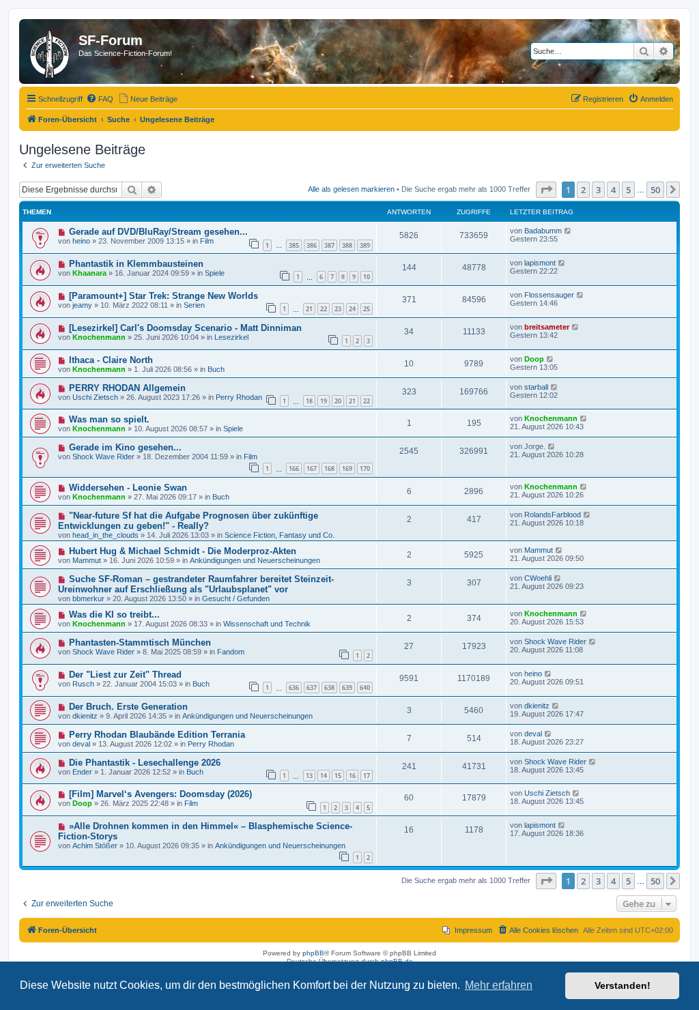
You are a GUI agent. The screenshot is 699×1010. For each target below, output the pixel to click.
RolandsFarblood (552, 514)
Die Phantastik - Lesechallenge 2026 (144, 763)
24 (352, 308)
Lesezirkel (231, 337)
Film (207, 241)
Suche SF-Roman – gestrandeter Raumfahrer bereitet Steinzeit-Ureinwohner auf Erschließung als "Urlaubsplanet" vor (196, 584)
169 (347, 468)
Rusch (83, 684)
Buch (216, 369)
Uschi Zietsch (95, 397)
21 (309, 308)
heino (81, 241)
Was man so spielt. (109, 419)
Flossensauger (549, 295)
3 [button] (598, 190)
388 (347, 245)
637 (311, 687)
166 (294, 468)
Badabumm (543, 231)
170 (365, 468)
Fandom (230, 652)
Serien (194, 305)
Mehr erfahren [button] (498, 985)
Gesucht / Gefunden (236, 598)
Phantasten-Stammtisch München (140, 642)
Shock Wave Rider (103, 456)
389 (365, 245)
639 (347, 687)
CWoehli (538, 578)
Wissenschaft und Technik (267, 624)
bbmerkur (88, 598)
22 (323, 308)
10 (366, 276)
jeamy (82, 305)
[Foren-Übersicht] (51, 52)
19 (323, 400)
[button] (546, 190)
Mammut (86, 560)
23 (337, 308)
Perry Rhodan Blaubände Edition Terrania (157, 735)
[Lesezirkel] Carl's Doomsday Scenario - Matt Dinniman (185, 328)
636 (294, 687)
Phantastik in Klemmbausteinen (136, 264)
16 (352, 775)
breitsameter (546, 327)
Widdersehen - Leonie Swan (128, 487)
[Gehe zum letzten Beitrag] (568, 231)
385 (294, 245)
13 (309, 775)
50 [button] (655, 190)
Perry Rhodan (239, 397)
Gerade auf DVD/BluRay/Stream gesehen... (158, 232)
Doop (534, 359)
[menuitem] (99, 99)
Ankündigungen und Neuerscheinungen (255, 560)
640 (365, 687)
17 (366, 775)
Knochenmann (99, 337)
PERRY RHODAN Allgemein (127, 388)
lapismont (540, 263)
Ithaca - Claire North (111, 360)
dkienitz (85, 716)
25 (366, 308)
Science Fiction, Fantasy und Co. (279, 535)
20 (337, 400)
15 (337, 775)
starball (536, 387)
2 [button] (583, 190)
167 (311, 468)
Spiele (215, 273)
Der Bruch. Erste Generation (128, 707)
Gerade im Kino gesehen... (125, 447)
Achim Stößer (94, 845)
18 (309, 400)
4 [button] (613, 190)
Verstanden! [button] (623, 985)
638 (329, 687)
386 (311, 245)
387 (329, 245)
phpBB (313, 953)
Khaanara (89, 273)
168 (329, 468)
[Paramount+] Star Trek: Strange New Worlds (163, 296)
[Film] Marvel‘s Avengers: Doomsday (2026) (160, 794)
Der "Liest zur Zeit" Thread (125, 674)
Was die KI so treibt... (114, 614)
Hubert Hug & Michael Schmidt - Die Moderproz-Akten (182, 551)
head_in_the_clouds (105, 535)
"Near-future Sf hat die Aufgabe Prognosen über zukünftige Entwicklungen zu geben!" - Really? (188, 520)
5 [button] (628, 190)
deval (81, 744)
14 (323, 775)
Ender (82, 772)
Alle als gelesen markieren (351, 189)
